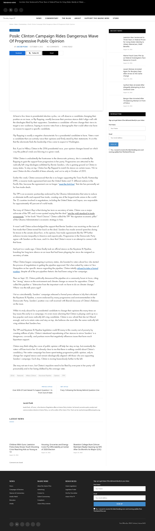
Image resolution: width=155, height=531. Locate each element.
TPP (63, 375)
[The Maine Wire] (77, 10)
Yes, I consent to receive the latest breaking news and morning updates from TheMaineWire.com (126, 151)
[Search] (151, 18)
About (78, 18)
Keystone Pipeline (45, 375)
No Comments (53, 47)
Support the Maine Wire (97, 18)
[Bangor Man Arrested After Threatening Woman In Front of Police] (115, 101)
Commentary (51, 18)
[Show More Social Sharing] (61, 53)
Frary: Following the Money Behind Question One (79, 390)
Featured (20, 375)
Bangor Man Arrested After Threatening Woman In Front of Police (134, 100)
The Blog (66, 18)
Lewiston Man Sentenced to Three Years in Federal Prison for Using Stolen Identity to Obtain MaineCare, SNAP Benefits (53, 2)
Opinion (56, 375)
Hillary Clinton (31, 375)
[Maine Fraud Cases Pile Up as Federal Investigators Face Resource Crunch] (115, 58)
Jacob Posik (22, 47)
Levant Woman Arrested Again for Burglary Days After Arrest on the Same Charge (132, 72)
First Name (112, 125)
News (39, 18)
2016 (12, 375)
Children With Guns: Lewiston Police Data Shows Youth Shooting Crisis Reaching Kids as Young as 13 (24, 448)
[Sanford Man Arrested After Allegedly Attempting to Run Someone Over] (115, 88)
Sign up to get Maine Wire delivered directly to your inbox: (127, 120)
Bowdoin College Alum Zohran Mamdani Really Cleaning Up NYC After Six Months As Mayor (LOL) (88, 447)
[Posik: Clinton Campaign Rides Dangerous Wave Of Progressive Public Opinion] (56, 84)
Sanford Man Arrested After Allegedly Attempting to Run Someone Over (134, 87)
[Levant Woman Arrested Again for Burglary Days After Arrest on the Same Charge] (115, 72)
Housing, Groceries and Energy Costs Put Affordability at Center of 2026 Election (55, 447)
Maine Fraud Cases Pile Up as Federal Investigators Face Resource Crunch (134, 57)
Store (116, 18)
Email (110, 134)
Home (11, 24)
